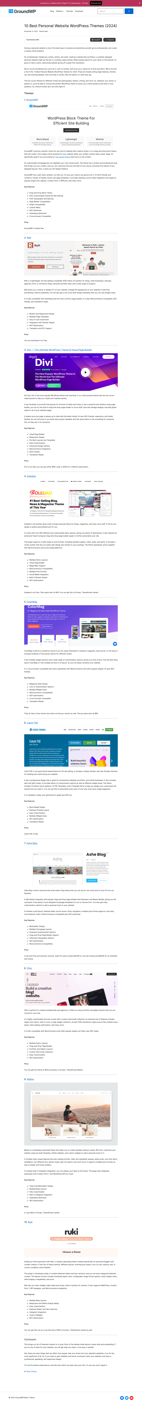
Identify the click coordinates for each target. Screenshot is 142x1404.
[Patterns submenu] (63, 11)
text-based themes (62, 157)
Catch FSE (32, 722)
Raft (29, 237)
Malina (30, 1079)
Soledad (31, 476)
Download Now (96, 3)
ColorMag (32, 601)
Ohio (29, 968)
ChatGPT (97, 40)
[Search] (129, 11)
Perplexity (110, 40)
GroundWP (32, 99)
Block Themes (31, 1371)
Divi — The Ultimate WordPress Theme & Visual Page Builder (59, 349)
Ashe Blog (32, 843)
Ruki (30, 1222)
